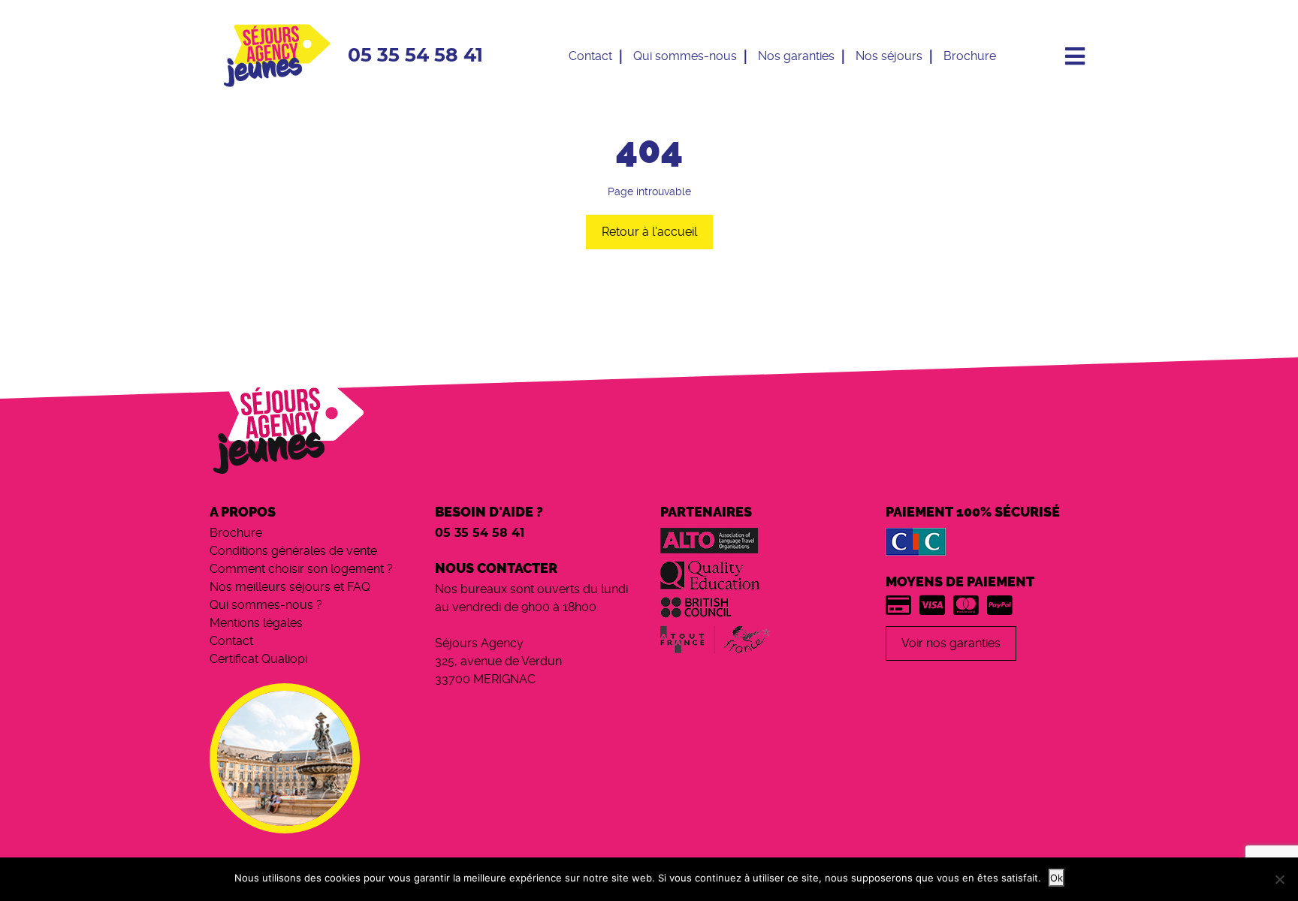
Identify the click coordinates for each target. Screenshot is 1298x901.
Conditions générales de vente (293, 551)
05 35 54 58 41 (415, 56)
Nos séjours (889, 56)
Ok (1056, 878)
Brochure (969, 56)
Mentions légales (256, 623)
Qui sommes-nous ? (266, 605)
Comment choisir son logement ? (301, 569)
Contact (590, 56)
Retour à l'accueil (649, 231)
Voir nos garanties (951, 643)
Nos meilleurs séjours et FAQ (290, 587)
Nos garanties (796, 56)
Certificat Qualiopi (258, 659)
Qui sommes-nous (685, 56)
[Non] (1279, 879)
